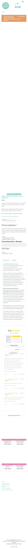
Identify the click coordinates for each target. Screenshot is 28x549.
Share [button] (7, 374)
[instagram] (14, 547)
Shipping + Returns (6, 485)
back (3, 12)
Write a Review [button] (14, 345)
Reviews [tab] (14, 260)
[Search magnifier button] (15, 4)
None (4, 236)
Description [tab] (6, 260)
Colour (4, 220)
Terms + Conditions (6, 488)
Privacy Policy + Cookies (7, 489)
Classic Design (8, 237)
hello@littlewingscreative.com (15, 540)
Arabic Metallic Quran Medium (10, 371)
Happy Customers (5, 483)
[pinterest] (16, 547)
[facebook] (12, 547)
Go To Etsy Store (21, 16)
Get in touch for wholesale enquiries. (10, 216)
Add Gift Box (7, 253)
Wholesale (4, 486)
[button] (21, 374)
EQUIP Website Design (16, 543)
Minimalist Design (9, 239)
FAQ (3, 481)
